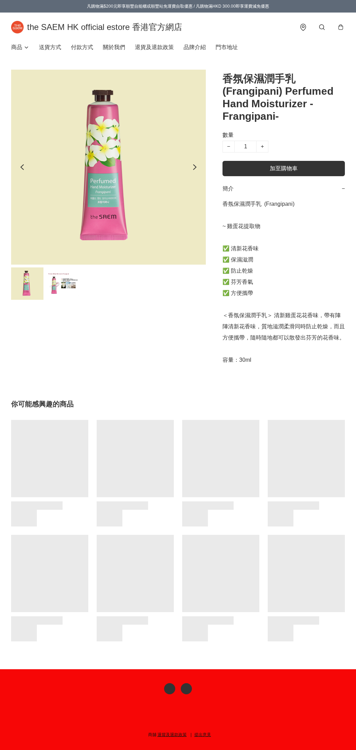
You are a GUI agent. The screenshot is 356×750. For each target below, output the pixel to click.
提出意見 (202, 734)
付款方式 (82, 47)
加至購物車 (284, 168)
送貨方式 (50, 47)
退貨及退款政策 (154, 47)
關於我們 (114, 47)
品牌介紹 (195, 47)
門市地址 (227, 47)
